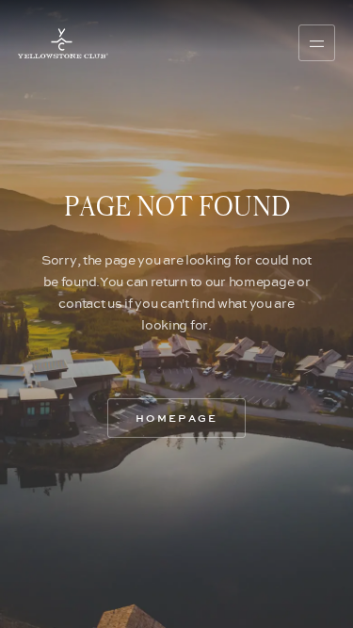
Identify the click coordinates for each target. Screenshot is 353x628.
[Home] (63, 43)
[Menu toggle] (316, 42)
